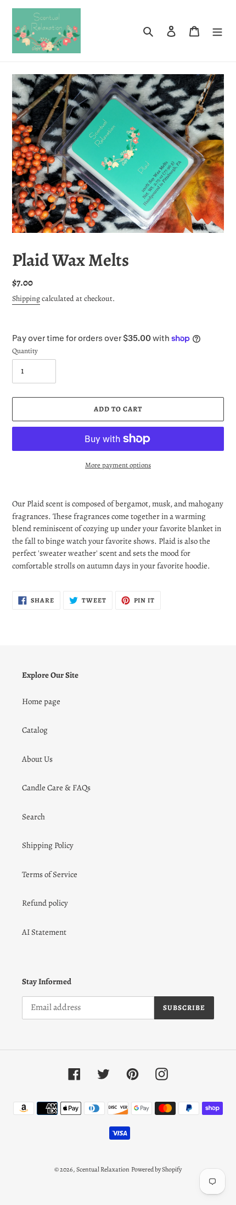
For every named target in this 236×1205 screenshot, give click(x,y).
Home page (41, 701)
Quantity (25, 350)
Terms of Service (49, 874)
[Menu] (217, 31)
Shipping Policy (48, 845)
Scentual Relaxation (103, 1169)
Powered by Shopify (156, 1169)
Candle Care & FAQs (56, 787)
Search (33, 816)
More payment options (118, 465)
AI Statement (44, 932)
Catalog (35, 729)
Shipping (26, 298)
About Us (37, 759)
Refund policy (45, 902)
